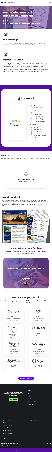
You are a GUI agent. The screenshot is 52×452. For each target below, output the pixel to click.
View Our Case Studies (26, 378)
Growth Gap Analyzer (33, 420)
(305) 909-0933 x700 (6, 445)
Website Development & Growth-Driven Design (12, 421)
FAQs (29, 396)
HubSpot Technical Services (9, 427)
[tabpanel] (26, 273)
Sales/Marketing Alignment (9, 436)
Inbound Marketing (7, 425)
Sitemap (49, 450)
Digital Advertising (7, 430)
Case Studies (31, 418)
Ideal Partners (31, 398)
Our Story (30, 393)
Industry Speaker (32, 404)
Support (4, 438)
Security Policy (43, 450)
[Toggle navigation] (49, 2)
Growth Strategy (6, 418)
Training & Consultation (8, 433)
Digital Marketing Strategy (26, 265)
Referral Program (32, 401)
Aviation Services (32, 407)
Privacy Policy (35, 450)
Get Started (13, 399)
